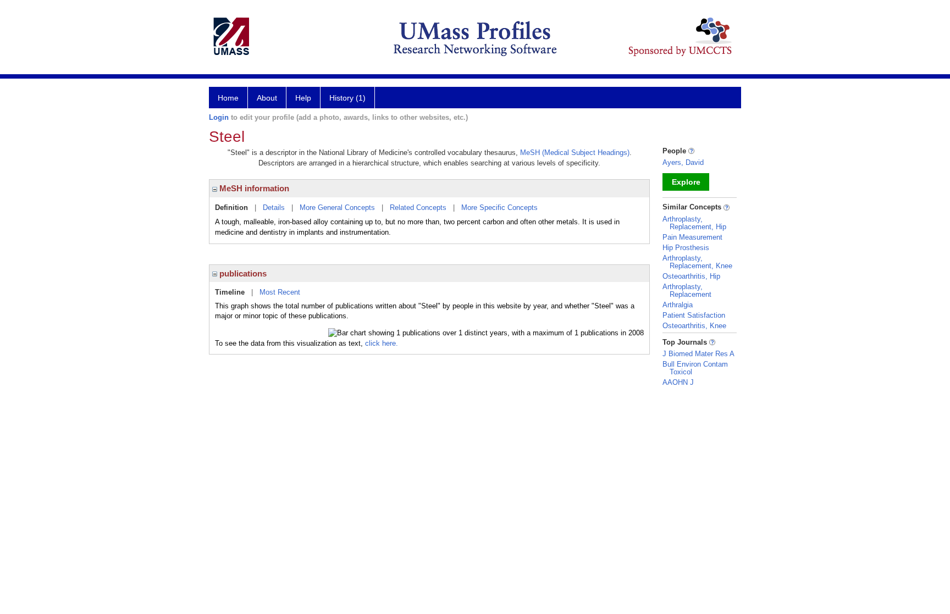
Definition (231, 207)
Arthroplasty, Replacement (686, 290)
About (267, 97)
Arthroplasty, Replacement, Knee (697, 262)
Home (228, 97)
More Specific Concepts (499, 207)
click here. (381, 343)
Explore (686, 182)
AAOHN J (678, 382)
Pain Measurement (692, 237)
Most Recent (279, 292)
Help (303, 97)
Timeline (230, 292)
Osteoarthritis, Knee (694, 326)
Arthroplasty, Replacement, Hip (694, 223)
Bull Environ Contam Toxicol (695, 368)
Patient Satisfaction (693, 315)
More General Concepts (337, 207)
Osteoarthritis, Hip (691, 276)
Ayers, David (683, 162)
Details (274, 207)
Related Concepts (418, 207)
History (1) (347, 97)
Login (219, 117)
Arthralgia (677, 305)
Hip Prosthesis (685, 248)
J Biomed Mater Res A (698, 354)
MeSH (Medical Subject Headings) (574, 152)
